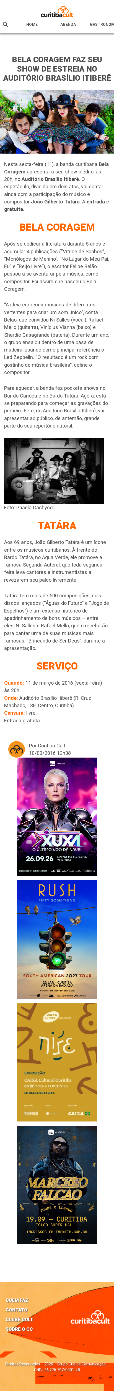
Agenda (68, 24)
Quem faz (17, 1300)
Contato (16, 1310)
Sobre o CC (19, 1329)
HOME (32, 24)
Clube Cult (19, 1319)
